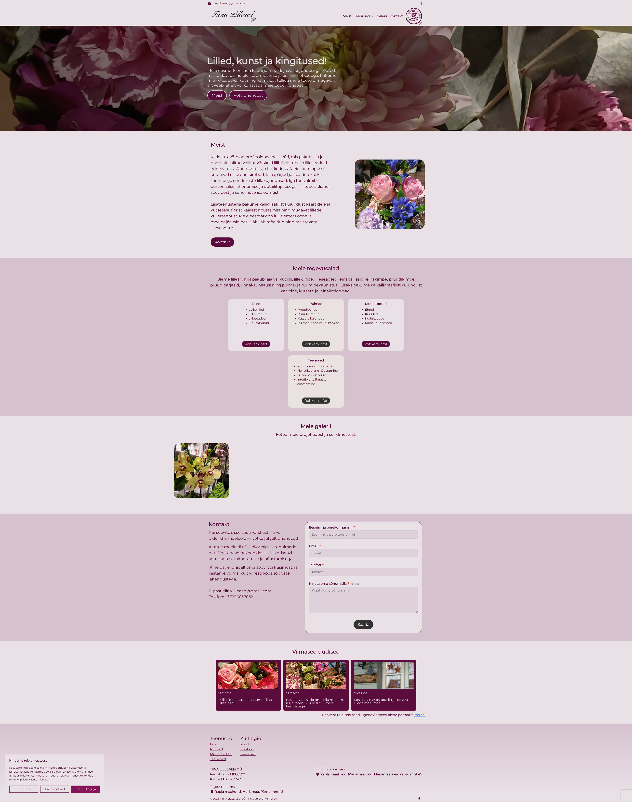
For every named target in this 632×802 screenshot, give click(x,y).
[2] (316, 470)
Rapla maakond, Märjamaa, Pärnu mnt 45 (246, 791)
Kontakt (396, 16)
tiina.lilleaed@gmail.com (226, 3)
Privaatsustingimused (262, 798)
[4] (430, 470)
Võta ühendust (248, 95)
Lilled (214, 744)
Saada (363, 624)
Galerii (382, 16)
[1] (258, 470)
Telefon (316, 565)
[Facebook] (422, 3)
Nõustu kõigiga (86, 789)
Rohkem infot (256, 344)
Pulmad (216, 749)
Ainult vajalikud (55, 789)
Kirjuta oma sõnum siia (334, 583)
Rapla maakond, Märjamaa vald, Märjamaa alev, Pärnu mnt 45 (369, 774)
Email (315, 546)
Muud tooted (221, 754)
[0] (201, 470)
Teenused (362, 16)
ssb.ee (419, 715)
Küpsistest (24, 789)
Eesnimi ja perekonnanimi (332, 527)
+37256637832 (239, 596)
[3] (373, 470)
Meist (347, 16)
